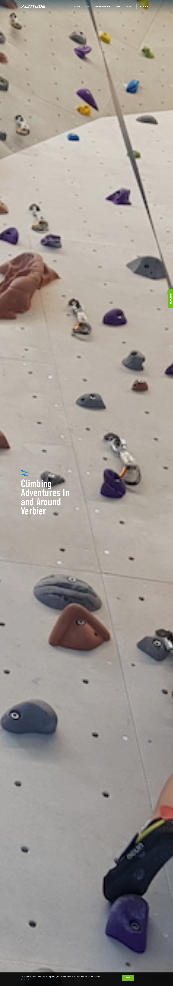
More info (25, 979)
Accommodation (102, 6)
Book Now (144, 6)
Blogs (117, 6)
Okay (128, 978)
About (77, 6)
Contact (128, 6)
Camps (87, 6)
